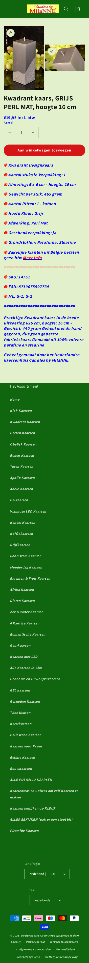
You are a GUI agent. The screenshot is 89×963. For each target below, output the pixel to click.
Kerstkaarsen (20, 723)
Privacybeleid (35, 941)
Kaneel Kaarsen (22, 522)
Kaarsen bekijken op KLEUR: (33, 808)
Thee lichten (20, 712)
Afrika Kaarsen (22, 589)
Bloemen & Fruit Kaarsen (30, 578)
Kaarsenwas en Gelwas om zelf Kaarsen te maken (44, 794)
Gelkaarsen (19, 500)
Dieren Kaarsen (22, 600)
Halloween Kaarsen (25, 735)
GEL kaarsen (20, 690)
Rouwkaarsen (21, 768)
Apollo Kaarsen (22, 477)
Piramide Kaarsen (24, 830)
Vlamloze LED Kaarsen (28, 511)
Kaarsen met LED (24, 656)
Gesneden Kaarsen (25, 701)
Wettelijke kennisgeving (60, 957)
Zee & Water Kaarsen (26, 612)
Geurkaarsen (20, 645)
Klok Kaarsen (21, 410)
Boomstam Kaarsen (26, 556)
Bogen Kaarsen (22, 455)
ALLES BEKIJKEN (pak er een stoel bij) (41, 819)
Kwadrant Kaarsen (25, 422)
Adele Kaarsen (21, 489)
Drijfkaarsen (20, 545)
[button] (9, 8)
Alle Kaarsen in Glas (26, 668)
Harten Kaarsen (22, 433)
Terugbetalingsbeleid (64, 941)
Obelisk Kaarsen (23, 444)
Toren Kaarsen (21, 466)
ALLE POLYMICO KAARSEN (31, 779)
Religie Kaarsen (22, 757)
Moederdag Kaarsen (26, 567)
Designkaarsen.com (34, 935)
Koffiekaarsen (21, 533)
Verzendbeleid (65, 949)
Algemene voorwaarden (35, 949)
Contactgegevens (28, 957)
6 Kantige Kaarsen (24, 623)
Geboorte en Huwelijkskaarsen (35, 679)
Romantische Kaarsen (27, 634)
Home (14, 399)
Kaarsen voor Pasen (26, 746)
